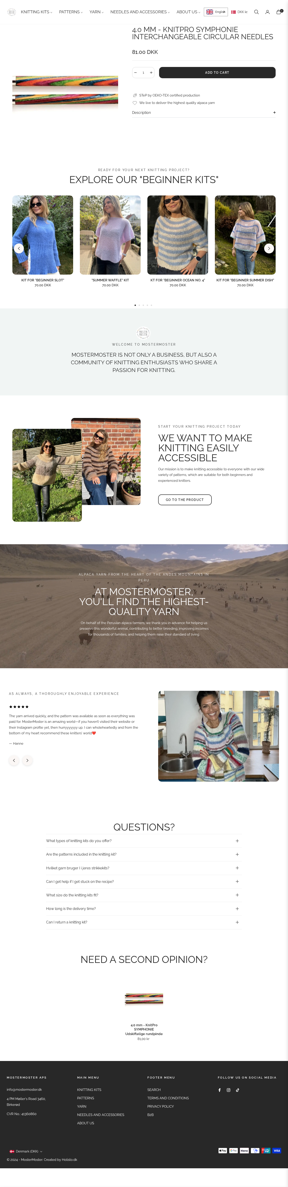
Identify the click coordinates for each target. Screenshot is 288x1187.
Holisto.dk (69, 1160)
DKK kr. (243, 12)
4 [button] (147, 305)
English (220, 12)
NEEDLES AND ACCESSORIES (100, 1115)
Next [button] (269, 248)
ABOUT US (85, 1123)
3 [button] (143, 305)
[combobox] (216, 12)
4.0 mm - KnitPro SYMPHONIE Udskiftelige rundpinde (144, 1029)
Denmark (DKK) (27, 1151)
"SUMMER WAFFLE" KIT (110, 280)
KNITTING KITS (89, 1090)
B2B (150, 1115)
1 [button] (135, 305)
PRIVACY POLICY (160, 1106)
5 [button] (151, 305)
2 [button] (139, 305)
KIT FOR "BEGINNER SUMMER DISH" (245, 280)
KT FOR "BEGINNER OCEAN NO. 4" (178, 280)
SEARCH (154, 1090)
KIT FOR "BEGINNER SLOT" (42, 280)
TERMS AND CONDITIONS (168, 1098)
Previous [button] (19, 248)
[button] (256, 12)
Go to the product (185, 500)
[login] (267, 12)
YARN (81, 1106)
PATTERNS (85, 1098)
